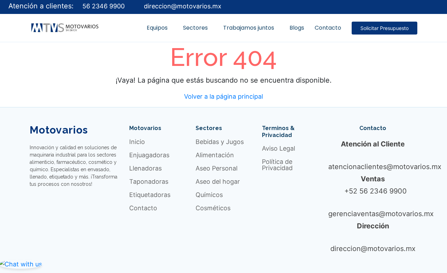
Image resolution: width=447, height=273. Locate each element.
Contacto (143, 208)
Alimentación (215, 155)
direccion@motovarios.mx (181, 6)
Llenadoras (145, 168)
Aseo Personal (216, 168)
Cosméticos (213, 208)
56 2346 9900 (103, 6)
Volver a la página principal (223, 96)
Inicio (137, 142)
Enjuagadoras (149, 155)
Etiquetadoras (149, 195)
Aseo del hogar (218, 182)
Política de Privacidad (277, 165)
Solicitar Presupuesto (384, 28)
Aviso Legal (278, 148)
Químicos (209, 195)
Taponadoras (148, 182)
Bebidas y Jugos (220, 142)
